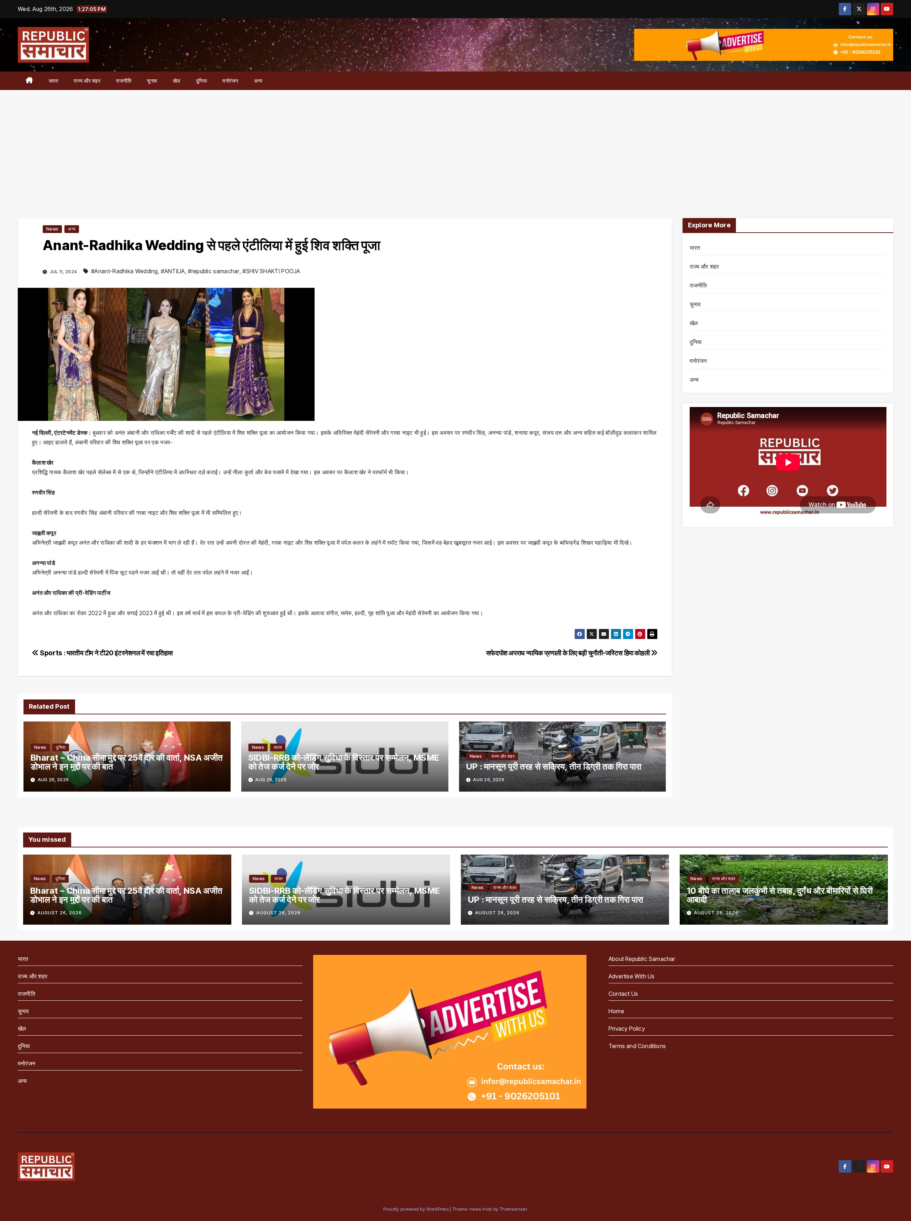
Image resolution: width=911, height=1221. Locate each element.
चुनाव (152, 81)
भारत (53, 81)
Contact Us (623, 993)
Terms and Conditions (637, 1046)
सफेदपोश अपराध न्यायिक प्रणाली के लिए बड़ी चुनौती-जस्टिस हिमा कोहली (568, 653)
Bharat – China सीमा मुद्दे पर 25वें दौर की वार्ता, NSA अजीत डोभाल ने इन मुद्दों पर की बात (127, 762)
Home (616, 1011)
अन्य (258, 81)
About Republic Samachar (642, 958)
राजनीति (123, 81)
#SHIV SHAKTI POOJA (271, 271)
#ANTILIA (173, 271)
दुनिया (201, 81)
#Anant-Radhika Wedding (124, 271)
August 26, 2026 (59, 912)
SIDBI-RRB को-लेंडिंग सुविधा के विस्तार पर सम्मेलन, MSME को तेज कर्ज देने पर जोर (343, 762)
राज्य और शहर (87, 81)
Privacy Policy (627, 1028)
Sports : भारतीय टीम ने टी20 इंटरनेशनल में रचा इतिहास (106, 653)
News (52, 229)
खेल (176, 81)
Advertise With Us (631, 976)
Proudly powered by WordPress (416, 1209)
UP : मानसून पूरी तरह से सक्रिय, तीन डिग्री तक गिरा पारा (554, 766)
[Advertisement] (455, 143)
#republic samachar (213, 271)
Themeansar (513, 1209)
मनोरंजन (230, 81)
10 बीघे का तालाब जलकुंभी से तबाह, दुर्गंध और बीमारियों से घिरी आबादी (780, 895)
